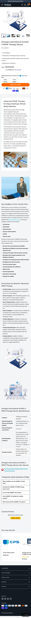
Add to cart (15, 85)
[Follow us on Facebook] (2, 599)
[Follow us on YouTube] (11, 599)
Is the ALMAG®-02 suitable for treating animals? (13, 497)
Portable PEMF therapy (14, 219)
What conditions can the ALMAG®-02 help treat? (14, 482)
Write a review (15, 518)
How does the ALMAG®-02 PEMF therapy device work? (13, 488)
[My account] (25, 4)
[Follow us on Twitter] (5, 599)
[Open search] (22, 4)
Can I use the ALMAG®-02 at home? (12, 492)
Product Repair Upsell (8, 552)
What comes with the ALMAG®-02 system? (14, 502)
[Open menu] (2, 4)
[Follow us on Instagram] (8, 599)
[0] (28, 5)
